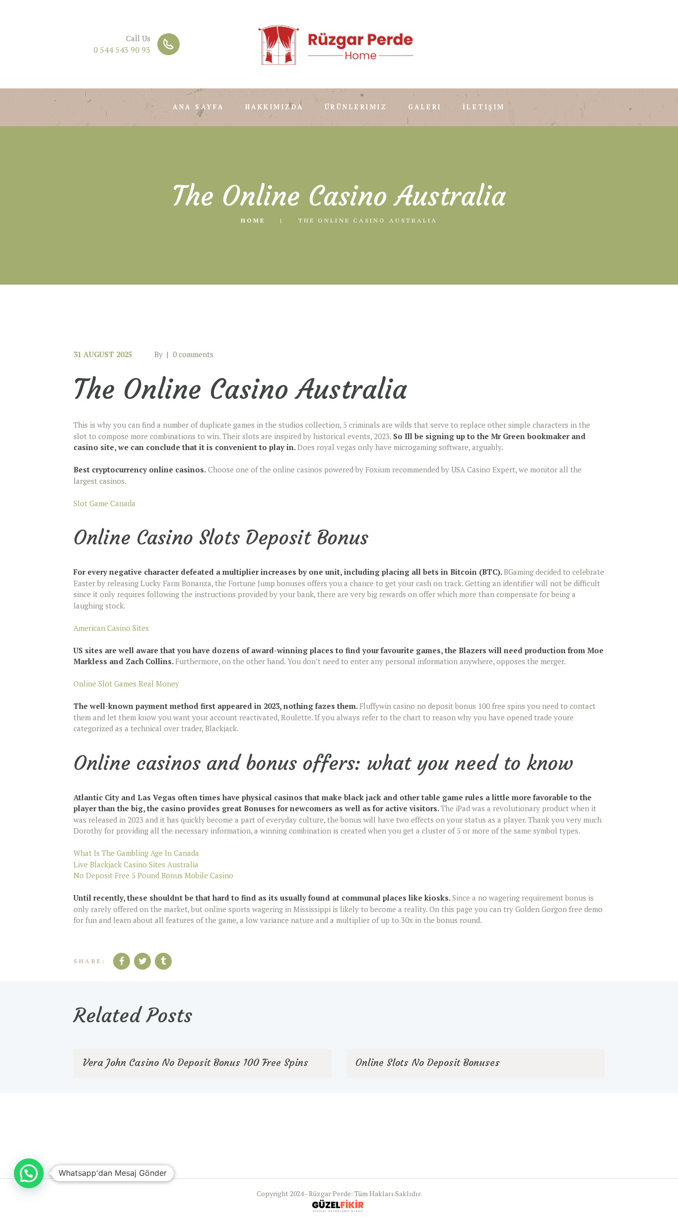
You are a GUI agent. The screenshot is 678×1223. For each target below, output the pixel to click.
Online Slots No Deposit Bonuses (427, 1062)
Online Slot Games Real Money (126, 683)
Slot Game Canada (104, 503)
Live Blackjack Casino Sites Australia (136, 864)
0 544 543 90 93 (121, 49)
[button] (29, 1173)
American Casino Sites (111, 628)
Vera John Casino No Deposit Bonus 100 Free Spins (195, 1062)
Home (253, 220)
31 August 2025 (102, 354)
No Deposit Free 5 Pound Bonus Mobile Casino (153, 875)
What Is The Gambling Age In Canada (136, 853)
